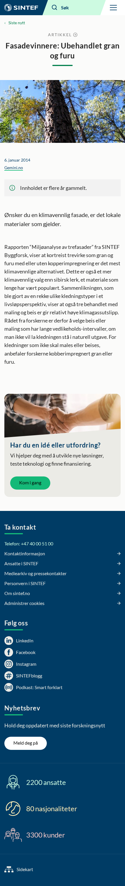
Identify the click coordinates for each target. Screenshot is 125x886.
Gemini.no (13, 167)
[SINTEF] (21, 7)
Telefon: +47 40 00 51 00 (28, 543)
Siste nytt (16, 22)
